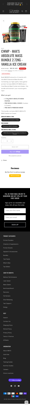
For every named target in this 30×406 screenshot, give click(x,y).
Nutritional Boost (8, 288)
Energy (5, 307)
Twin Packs (6, 259)
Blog (4, 358)
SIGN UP (15, 225)
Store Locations (8, 373)
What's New (6, 263)
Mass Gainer (7, 284)
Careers (5, 369)
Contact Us (6, 321)
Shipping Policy (7, 325)
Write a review (15, 175)
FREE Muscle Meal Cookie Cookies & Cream (14, 134)
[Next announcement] (27, 4)
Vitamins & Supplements (10, 244)
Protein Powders (8, 240)
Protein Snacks (8, 248)
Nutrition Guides (8, 365)
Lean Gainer (7, 281)
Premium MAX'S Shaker (11, 127)
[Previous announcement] (3, 4)
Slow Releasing (7, 299)
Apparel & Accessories (10, 251)
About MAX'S (7, 350)
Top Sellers (6, 266)
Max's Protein (11, 399)
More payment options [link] (15, 155)
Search (5, 317)
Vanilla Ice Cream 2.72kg (11, 120)
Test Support (7, 303)
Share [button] (5, 160)
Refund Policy (7, 329)
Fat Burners (6, 296)
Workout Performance (10, 277)
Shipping (10, 70)
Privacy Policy (7, 332)
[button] (3, 11)
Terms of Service (8, 336)
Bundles (5, 255)
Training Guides (8, 362)
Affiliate (5, 340)
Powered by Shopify (20, 399)
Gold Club (6, 354)
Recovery (6, 292)
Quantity (3, 137)
